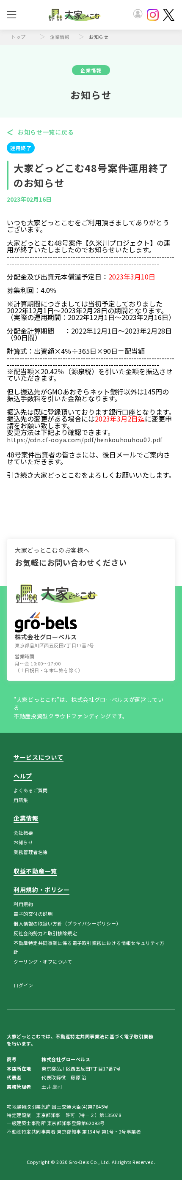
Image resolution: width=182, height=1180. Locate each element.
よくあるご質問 (31, 790)
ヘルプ (23, 776)
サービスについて (38, 757)
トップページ (23, 36)
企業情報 (59, 36)
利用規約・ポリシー (41, 889)
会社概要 (23, 832)
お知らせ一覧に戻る (46, 132)
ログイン (23, 985)
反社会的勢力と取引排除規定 (45, 933)
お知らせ (23, 842)
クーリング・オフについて (43, 961)
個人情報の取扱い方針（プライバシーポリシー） (67, 923)
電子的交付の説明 (33, 913)
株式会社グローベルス (46, 636)
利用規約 (23, 904)
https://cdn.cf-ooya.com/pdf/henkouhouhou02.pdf (85, 439)
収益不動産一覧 (35, 871)
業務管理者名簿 (31, 852)
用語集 (21, 800)
